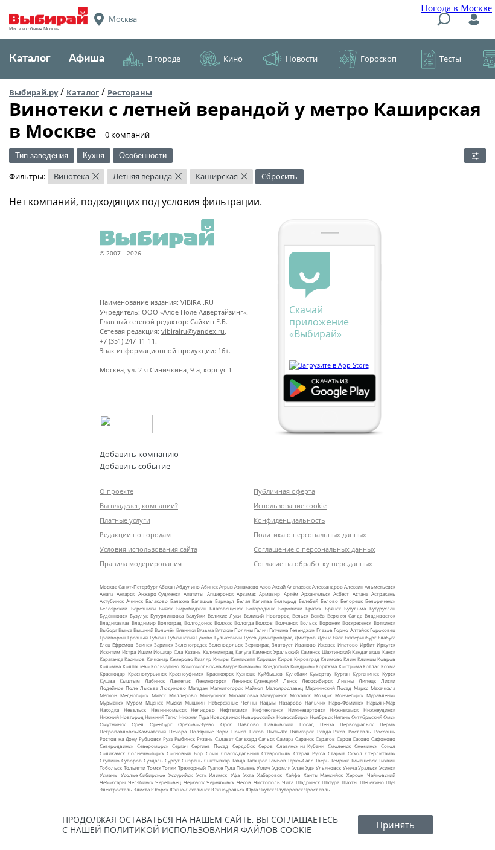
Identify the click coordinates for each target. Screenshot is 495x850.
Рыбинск (184, 738)
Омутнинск (113, 724)
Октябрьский (366, 717)
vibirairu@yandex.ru (193, 331)
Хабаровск (269, 775)
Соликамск (112, 753)
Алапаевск (299, 586)
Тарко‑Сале (300, 760)
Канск (388, 651)
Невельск (135, 709)
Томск (154, 767)
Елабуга (386, 637)
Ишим (145, 651)
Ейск (338, 637)
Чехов (244, 782)
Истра (129, 651)
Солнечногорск (146, 753)
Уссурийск (180, 775)
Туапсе (215, 767)
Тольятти (134, 767)
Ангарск (126, 593)
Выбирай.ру (33, 92)
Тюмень (246, 767)
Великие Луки (224, 615)
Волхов (264, 622)
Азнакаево (246, 586)
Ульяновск (328, 767)
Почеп (238, 731)
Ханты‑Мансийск (323, 775)
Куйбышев (270, 673)
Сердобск (243, 746)
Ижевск (326, 644)
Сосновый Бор (185, 753)
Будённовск (113, 615)
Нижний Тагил (161, 717)
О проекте (116, 491)
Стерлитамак (380, 753)
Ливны (345, 680)
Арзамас (246, 593)
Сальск (266, 738)
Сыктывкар (217, 760)
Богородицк (260, 608)
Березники (143, 608)
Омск (389, 717)
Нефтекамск (234, 709)
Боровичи (290, 608)
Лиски (388, 680)
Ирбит (367, 644)
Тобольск (111, 767)
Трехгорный (192, 767)
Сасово (361, 738)
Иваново (305, 644)
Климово (331, 659)
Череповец (168, 782)
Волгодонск (198, 622)
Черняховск (220, 782)
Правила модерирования (141, 563)
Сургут (172, 760)
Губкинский (181, 637)
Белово (329, 601)
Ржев (339, 731)
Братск (313, 608)
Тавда (238, 760)
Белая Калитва (254, 601)
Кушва (107, 680)
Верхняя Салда (344, 615)
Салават (224, 738)
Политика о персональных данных (310, 534)
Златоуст (282, 644)
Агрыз (226, 586)
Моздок (323, 695)
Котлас (371, 666)
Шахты (349, 782)
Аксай (279, 586)
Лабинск (155, 680)
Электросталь (116, 789)
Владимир (144, 622)
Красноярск (220, 673)
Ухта (248, 775)
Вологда (244, 622)
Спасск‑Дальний (240, 753)
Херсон (354, 775)
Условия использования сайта (148, 549)
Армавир (269, 593)
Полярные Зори (209, 731)
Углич (263, 767)
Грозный (137, 637)
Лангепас (180, 680)
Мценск (154, 702)
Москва (108, 586)
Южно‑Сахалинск (190, 789)
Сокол (388, 746)
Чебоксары (113, 782)
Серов (265, 746)
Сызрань (192, 760)
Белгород (285, 601)
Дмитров (305, 637)
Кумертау (320, 673)
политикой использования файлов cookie (207, 830)
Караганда (111, 659)
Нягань (342, 717)
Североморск (152, 746)
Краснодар (112, 673)
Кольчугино (165, 666)
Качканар (157, 659)
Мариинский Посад (328, 688)
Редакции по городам (135, 534)
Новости (302, 58)
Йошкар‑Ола (168, 651)
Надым (268, 702)
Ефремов (122, 644)
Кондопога (276, 666)
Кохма (388, 666)
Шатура (330, 782)
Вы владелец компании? (139, 505)
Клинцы (366, 659)
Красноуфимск (186, 673)
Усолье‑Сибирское (143, 775)
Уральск (367, 767)
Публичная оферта (284, 491)
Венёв (318, 615)
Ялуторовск (289, 789)
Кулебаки (296, 673)
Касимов (134, 659)
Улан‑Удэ (303, 767)
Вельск (300, 615)
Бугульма (355, 608)
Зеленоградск (191, 644)
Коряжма (326, 666)
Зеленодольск (226, 644)
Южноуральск (227, 789)
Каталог (30, 58)
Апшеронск (220, 593)
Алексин (353, 586)
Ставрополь (275, 753)
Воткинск (384, 622)
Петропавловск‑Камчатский (133, 731)
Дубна (324, 637)
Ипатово (347, 644)
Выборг (108, 630)
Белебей (308, 601)
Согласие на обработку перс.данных (313, 563)
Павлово (248, 724)
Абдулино (188, 586)
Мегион (108, 695)
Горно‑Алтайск (351, 630)
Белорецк (351, 601)
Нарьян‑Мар (380, 702)
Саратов (325, 738)
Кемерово (181, 659)
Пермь (387, 724)
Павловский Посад (289, 724)
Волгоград (170, 622)
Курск (388, 673)
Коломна (110, 666)
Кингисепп (243, 659)
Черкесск (194, 782)
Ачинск (134, 601)
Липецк (367, 680)
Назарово (290, 702)
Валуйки (195, 615)
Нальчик (315, 702)
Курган (342, 673)
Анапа (106, 593)
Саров (344, 738)
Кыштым (130, 680)
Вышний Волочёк (153, 630)
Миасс (159, 695)
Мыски (174, 702)
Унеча (350, 767)
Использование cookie (290, 505)
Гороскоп (378, 58)
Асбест (341, 593)
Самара (284, 738)
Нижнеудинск (379, 709)
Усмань (108, 775)
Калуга (243, 651)
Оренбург (161, 724)
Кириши (266, 659)
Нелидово (203, 709)
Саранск (304, 738)
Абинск (209, 586)
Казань (193, 651)
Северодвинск (116, 746)
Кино (233, 58)
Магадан (198, 688)
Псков (256, 731)
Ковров (386, 659)
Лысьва (149, 688)
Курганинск (366, 673)
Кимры (221, 659)
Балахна (179, 601)
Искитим (110, 651)
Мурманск (111, 702)
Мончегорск (349, 695)
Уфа (235, 775)
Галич (261, 630)
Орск (226, 724)
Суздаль (153, 760)
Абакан (167, 586)
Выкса (125, 630)
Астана (360, 593)
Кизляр (202, 659)
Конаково (249, 666)
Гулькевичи (228, 637)
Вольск (308, 622)
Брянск (333, 608)
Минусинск (213, 695)
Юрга (252, 789)
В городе (163, 58)
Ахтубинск (112, 601)
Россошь (384, 731)
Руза (168, 738)
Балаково (156, 601)
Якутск (266, 789)
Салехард (246, 738)
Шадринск (308, 782)
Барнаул (224, 601)
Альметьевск (380, 586)
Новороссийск (258, 717)
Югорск (159, 789)
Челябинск (140, 782)
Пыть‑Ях (277, 731)
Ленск (290, 680)
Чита (287, 782)
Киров (285, 659)
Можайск (300, 695)
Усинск (387, 767)
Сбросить (279, 176)
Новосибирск (292, 717)
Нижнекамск (344, 709)
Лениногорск (211, 680)
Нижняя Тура (194, 717)
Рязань (205, 738)
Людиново (173, 688)
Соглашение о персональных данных (314, 549)
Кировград (306, 659)
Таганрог (257, 760)
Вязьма (205, 630)
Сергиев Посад (209, 746)
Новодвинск (225, 717)
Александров (327, 586)
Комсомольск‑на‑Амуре (209, 666)
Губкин (158, 637)
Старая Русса (309, 753)
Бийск (166, 608)
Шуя (390, 782)
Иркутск (386, 644)
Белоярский (113, 608)
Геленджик (302, 630)
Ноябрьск (321, 717)
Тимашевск (364, 760)
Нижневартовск (306, 709)
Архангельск (315, 593)
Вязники (186, 630)
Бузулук (139, 615)
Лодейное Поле (119, 688)
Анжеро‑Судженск (159, 593)
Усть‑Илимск (211, 775)
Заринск (163, 644)
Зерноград (257, 644)
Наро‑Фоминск (345, 702)
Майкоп (254, 688)
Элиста (141, 789)
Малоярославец (284, 688)
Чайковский (381, 775)
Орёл (138, 724)
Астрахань (383, 593)
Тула (230, 767)
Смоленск (339, 746)
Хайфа (293, 775)
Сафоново (383, 738)
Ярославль (317, 789)
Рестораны (129, 92)
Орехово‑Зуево (196, 724)
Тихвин (386, 760)
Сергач (180, 746)
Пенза (327, 724)
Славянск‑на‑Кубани (300, 746)
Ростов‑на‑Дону (118, 738)
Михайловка (243, 695)
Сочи (212, 753)
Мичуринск (273, 695)
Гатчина (278, 630)
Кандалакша (366, 651)
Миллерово (183, 695)
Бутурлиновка (167, 615)
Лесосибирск (317, 680)
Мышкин (195, 702)
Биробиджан (191, 608)
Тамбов (277, 760)
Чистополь (267, 782)
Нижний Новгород (122, 717)
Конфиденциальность (289, 520)
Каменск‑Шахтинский (326, 651)
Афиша (86, 58)
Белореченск (380, 601)
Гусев (250, 637)
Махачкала (383, 688)
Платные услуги (125, 520)
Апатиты (193, 593)
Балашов (201, 601)
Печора (178, 731)
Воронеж (329, 622)
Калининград (218, 651)
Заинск (144, 644)
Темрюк (340, 760)
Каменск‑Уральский (275, 651)
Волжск (223, 622)
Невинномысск (169, 709)
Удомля (281, 767)
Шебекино (372, 782)
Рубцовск (150, 738)
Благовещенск (226, 608)
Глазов (324, 630)
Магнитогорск (226, 688)
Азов (265, 586)
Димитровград (275, 637)
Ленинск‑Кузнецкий (255, 680)
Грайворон (113, 637)
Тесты (450, 58)
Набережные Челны (232, 702)
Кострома (350, 666)
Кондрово (302, 666)
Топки (169, 767)
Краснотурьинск (147, 673)
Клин (349, 659)
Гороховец (382, 630)
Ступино (110, 760)
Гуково (204, 637)
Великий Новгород (267, 615)
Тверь (322, 760)
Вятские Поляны (234, 630)
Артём (291, 593)
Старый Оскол (345, 753)
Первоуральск (357, 724)
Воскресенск (356, 622)
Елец (105, 644)
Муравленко (380, 695)
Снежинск (365, 746)
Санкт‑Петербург (138, 586)
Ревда (324, 731)
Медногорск (134, 695)
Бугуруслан (382, 608)
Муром (134, 702)
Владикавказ (114, 622)
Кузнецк (245, 673)
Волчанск (286, 622)
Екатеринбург (360, 637)
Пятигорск (302, 731)
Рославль (359, 731)
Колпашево (136, 666)
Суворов (131, 760)
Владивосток (380, 615)
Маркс (361, 688)
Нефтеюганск (267, 709)
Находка (109, 709)
